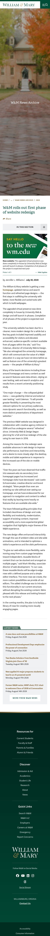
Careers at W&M (25, 827)
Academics (25, 776)
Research (25, 785)
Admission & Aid (25, 771)
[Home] (19, 4)
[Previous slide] (5, 249)
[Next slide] (45, 249)
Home (5, 200)
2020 (38, 200)
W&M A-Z (25, 818)
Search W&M (25, 813)
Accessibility (25, 929)
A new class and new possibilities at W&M (24, 634)
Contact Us (25, 903)
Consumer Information (25, 933)
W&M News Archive (25, 103)
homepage (8, 290)
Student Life (25, 780)
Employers (25, 823)
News (25, 794)
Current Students (25, 738)
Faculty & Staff (25, 743)
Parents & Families (25, 748)
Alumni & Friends (25, 752)
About (25, 790)
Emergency (25, 832)
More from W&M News (25, 698)
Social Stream (25, 887)
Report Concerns (25, 837)
